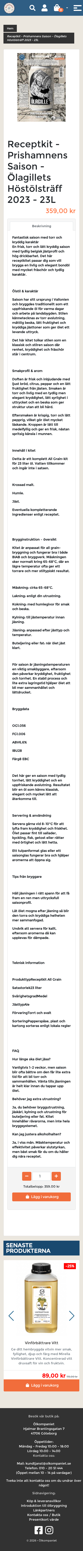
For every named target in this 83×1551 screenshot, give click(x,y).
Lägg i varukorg (45, 1197)
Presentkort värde (44, 1519)
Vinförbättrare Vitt (41, 1343)
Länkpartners (44, 1510)
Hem (10, 28)
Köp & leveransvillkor (44, 1501)
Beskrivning (41, 226)
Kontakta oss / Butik (43, 1515)
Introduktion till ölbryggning (44, 1506)
